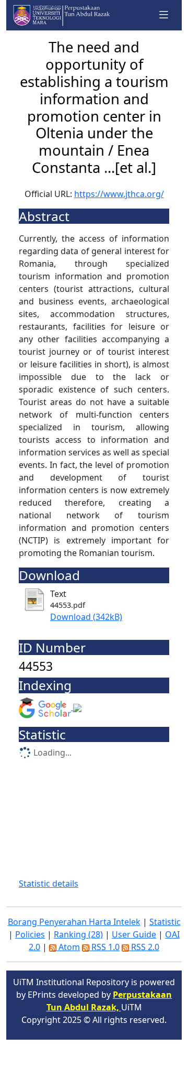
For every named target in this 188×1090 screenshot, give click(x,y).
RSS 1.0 (104, 947)
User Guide (134, 934)
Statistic (165, 922)
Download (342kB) (86, 617)
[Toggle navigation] (163, 15)
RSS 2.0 (144, 947)
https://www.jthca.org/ (119, 194)
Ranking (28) (78, 934)
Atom (68, 947)
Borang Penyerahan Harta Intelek (74, 922)
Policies (30, 934)
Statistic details (48, 883)
